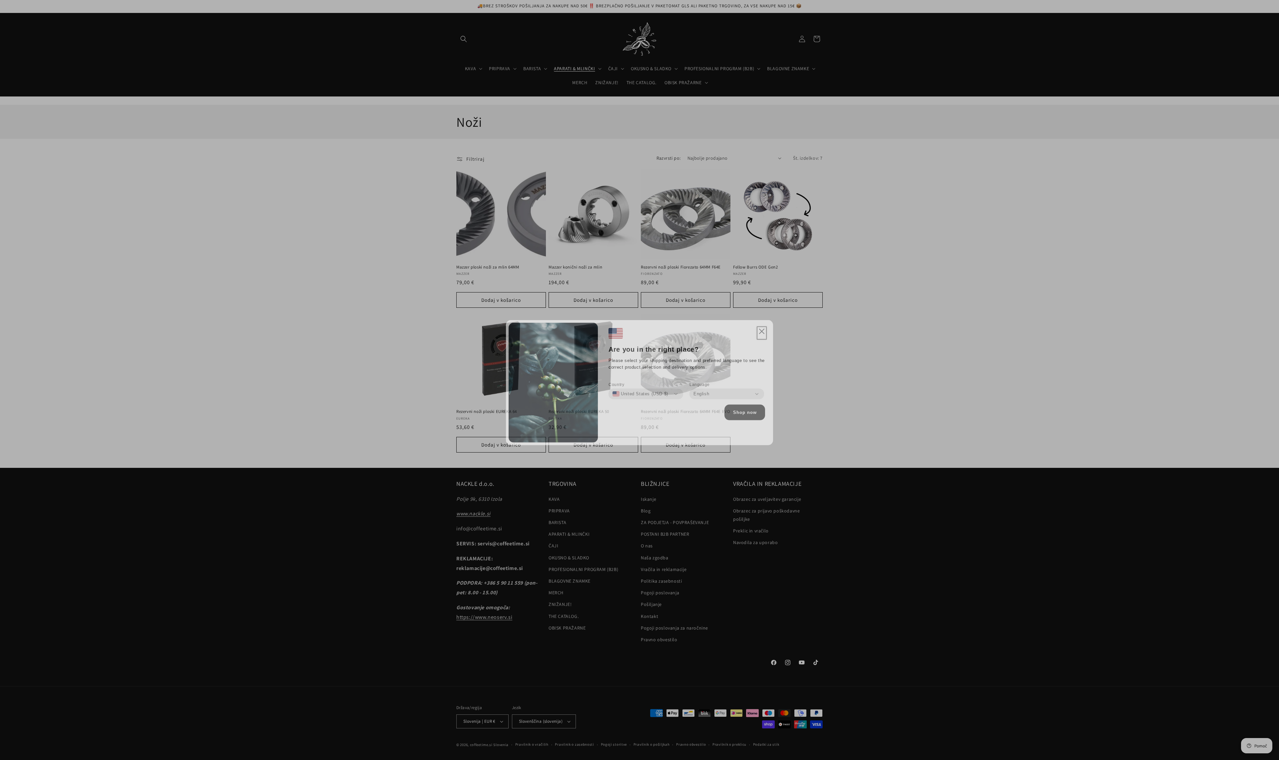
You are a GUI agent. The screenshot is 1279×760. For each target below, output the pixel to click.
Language (699, 382)
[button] (761, 330)
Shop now (745, 409)
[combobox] (640, 391)
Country (616, 382)
